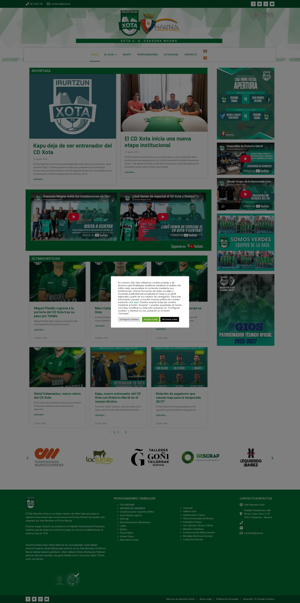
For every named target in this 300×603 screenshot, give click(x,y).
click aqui (133, 302)
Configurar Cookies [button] (129, 319)
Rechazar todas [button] (169, 319)
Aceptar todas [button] (151, 319)
